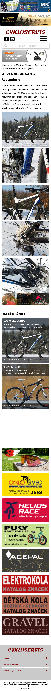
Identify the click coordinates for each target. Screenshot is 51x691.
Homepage (7, 65)
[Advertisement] (19, 428)
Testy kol (39, 65)
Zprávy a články (23, 65)
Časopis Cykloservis (12, 671)
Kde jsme (8, 658)
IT (29, 686)
